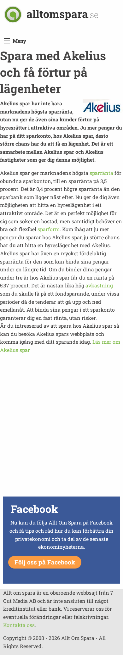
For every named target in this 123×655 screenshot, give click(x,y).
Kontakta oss (19, 625)
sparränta (101, 172)
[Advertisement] (61, 433)
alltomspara (62, 14)
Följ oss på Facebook (45, 562)
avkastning (99, 285)
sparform (49, 229)
